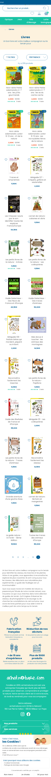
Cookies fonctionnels (11, 763)
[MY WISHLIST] (32, 13)
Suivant (38, 557)
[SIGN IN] (39, 13)
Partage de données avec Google (16, 765)
